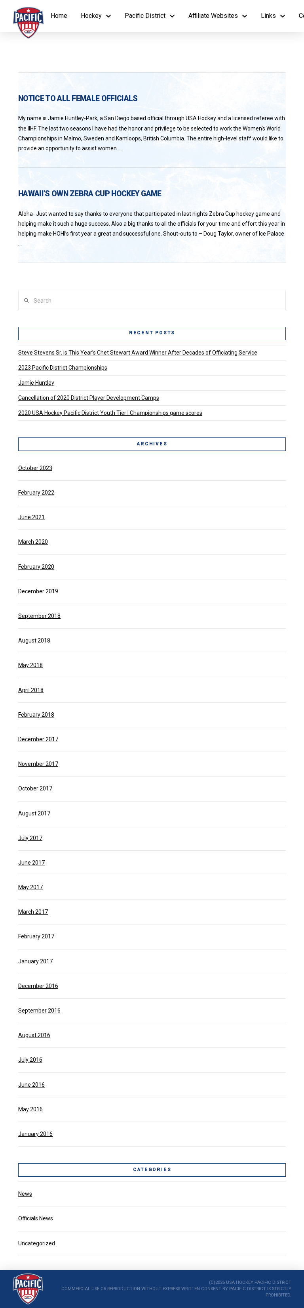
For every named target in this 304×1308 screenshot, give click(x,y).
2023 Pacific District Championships (62, 367)
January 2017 (35, 961)
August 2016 (34, 1035)
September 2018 (39, 616)
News (25, 1194)
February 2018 (36, 715)
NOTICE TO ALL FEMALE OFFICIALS (77, 98)
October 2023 (35, 468)
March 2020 (33, 542)
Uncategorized (36, 1243)
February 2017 (36, 936)
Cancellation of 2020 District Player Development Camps (88, 398)
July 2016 (30, 1060)
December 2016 (38, 986)
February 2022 (36, 492)
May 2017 (30, 887)
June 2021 (31, 517)
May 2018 (30, 665)
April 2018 (31, 690)
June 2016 (31, 1085)
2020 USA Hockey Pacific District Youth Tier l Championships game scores (110, 413)
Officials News (35, 1218)
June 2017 (31, 862)
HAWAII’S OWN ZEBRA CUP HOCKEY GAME (90, 193)
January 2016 (35, 1134)
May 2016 (30, 1109)
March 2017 (33, 912)
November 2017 (38, 764)
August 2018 (34, 640)
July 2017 (30, 838)
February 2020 (36, 567)
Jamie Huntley (36, 383)
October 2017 (35, 788)
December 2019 (38, 591)
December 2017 (38, 739)
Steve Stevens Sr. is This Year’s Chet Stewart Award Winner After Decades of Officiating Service (137, 352)
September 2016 (39, 1010)
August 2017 (34, 813)
